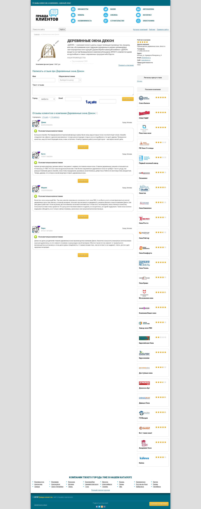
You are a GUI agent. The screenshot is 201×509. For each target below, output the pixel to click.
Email (60, 98)
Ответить (83, 147)
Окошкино (152, 175)
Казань (121, 482)
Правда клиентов (45, 497)
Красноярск (55, 484)
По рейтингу (55, 117)
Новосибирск (107, 484)
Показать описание (126, 65)
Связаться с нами (40, 505)
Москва (71, 484)
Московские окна (152, 295)
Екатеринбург (90, 482)
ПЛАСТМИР (152, 115)
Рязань (155, 484)
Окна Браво (152, 280)
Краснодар (38, 484)
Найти (62, 29)
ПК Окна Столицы (152, 145)
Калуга (155, 482)
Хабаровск (140, 487)
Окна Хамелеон (152, 205)
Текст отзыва (38, 85)
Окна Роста (152, 220)
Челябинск (157, 487)
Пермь (121, 484)
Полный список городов (100, 490)
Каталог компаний (140, 29)
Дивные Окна (152, 400)
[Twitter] (99, 507)
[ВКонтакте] (97, 507)
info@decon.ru (146, 58)
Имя (34, 76)
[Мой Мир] (104, 507)
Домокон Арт (152, 385)
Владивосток (39, 482)
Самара (37, 487)
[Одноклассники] (102, 507)
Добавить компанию (159, 504)
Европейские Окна (152, 340)
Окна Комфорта (152, 250)
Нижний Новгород (91, 484)
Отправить (128, 99)
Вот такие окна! (152, 430)
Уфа (120, 487)
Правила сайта (163, 29)
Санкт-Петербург (57, 487)
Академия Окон (152, 445)
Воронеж (71, 482)
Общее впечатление (67, 76)
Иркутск (105, 482)
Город (33, 98)
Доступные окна (152, 370)
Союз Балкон (152, 100)
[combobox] (70, 80)
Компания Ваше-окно (152, 310)
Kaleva (152, 460)
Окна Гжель (152, 265)
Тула (87, 487)
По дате (45, 117)
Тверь (70, 487)
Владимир (55, 482)
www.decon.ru (145, 60)
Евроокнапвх (152, 355)
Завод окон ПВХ (152, 325)
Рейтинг (152, 29)
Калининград (140, 482)
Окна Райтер (152, 235)
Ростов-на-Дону (141, 484)
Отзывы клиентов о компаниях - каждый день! (51, 3)
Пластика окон (152, 130)
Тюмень (105, 487)
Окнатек (152, 190)
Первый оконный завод (152, 160)
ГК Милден (152, 415)
